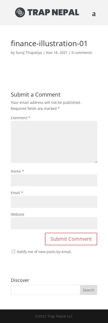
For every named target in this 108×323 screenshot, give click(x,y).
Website (17, 214)
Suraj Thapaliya (29, 52)
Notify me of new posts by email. (44, 251)
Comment (20, 117)
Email (17, 192)
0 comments (82, 52)
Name (17, 171)
